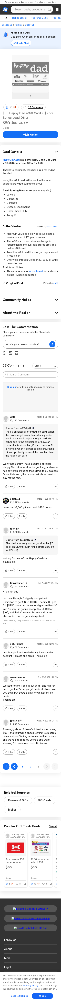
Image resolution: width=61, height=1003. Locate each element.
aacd (55, 283)
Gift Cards (44, 800)
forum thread (35, 271)
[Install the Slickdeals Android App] (30, 918)
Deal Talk (29, 25)
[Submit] (6, 374)
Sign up (11, 387)
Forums (19, 25)
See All (53, 826)
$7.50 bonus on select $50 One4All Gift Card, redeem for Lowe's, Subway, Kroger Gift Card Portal (40, 861)
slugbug (15, 499)
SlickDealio (52, 226)
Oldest (38, 365)
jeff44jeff (16, 720)
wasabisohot (18, 677)
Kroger (8, 878)
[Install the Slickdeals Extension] (30, 908)
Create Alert (22, 43)
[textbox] (26, 344)
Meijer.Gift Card (11, 159)
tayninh (14, 528)
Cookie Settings (19, 995)
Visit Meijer (30, 134)
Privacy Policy (30, 985)
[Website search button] (49, 9)
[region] (30, 987)
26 (11, 107)
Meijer (12, 809)
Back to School (19, 18)
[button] (15, 107)
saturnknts (16, 644)
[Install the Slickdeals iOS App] (30, 927)
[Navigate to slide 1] (30, 95)
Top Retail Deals (39, 18)
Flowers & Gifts (18, 800)
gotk (12, 417)
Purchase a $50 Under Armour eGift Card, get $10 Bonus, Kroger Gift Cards (15, 861)
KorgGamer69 (18, 583)
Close (42, 995)
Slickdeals (7, 25)
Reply (22, 486)
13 (35, 884)
